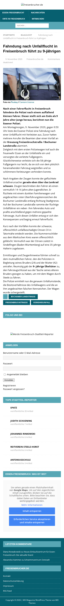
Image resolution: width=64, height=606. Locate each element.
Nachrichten (38, 12)
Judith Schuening (21, 420)
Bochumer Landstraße (23, 296)
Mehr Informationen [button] (32, 505)
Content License (26, 102)
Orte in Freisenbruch (13, 18)
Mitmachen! (38, 18)
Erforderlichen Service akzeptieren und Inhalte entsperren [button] (32, 521)
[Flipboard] (36, 325)
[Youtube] (45, 325)
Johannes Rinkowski (22, 433)
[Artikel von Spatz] (5, 409)
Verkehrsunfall (41, 302)
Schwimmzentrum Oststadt (37, 559)
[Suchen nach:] (32, 25)
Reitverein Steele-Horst (24, 446)
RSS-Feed (7, 590)
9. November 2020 (13, 59)
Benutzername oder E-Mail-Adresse (21, 352)
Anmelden (8, 380)
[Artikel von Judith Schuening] (5, 422)
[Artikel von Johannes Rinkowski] (5, 435)
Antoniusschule (20, 459)
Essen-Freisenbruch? (13, 12)
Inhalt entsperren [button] (32, 510)
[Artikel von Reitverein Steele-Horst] (5, 448)
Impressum (8, 586)
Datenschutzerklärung (13, 581)
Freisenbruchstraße (16, 302)
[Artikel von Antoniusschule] (5, 461)
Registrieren (9, 385)
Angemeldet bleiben (17, 374)
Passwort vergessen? (14, 389)
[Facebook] (18, 325)
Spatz (13, 407)
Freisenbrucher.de (35, 59)
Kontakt (7, 576)
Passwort (7, 363)
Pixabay (14, 102)
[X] (27, 325)
